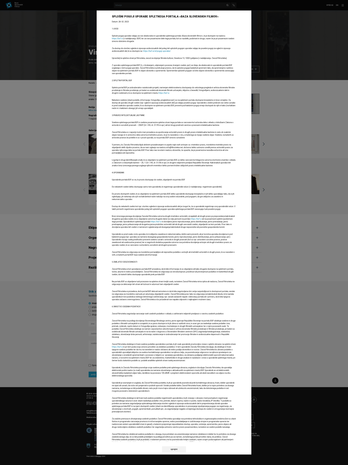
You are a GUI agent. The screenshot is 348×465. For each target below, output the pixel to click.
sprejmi (174, 449)
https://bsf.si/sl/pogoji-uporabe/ (157, 51)
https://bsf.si (117, 38)
